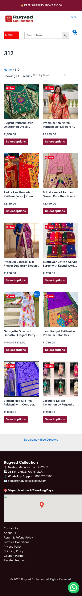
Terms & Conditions (16, 542)
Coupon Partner (14, 555)
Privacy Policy (13, 546)
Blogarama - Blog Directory (41, 439)
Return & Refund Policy (18, 537)
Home (8, 69)
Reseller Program (15, 560)
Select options (16, 141)
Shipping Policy (14, 551)
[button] (9, 35)
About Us (10, 533)
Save (12, 88)
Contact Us (11, 528)
